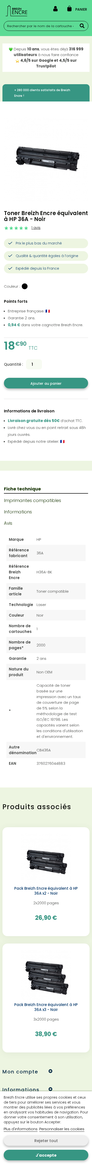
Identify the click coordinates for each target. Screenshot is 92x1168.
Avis (8, 523)
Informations (18, 512)
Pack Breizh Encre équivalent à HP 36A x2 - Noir (46, 891)
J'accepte (46, 1155)
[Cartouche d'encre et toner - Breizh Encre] (16, 10)
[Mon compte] (55, 9)
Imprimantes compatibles (32, 500)
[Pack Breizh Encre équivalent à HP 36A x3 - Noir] (46, 974)
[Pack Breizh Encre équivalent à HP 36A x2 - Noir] (46, 858)
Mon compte (20, 1071)
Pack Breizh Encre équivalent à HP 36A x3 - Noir (46, 1007)
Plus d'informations (21, 1128)
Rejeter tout (46, 1141)
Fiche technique (22, 489)
